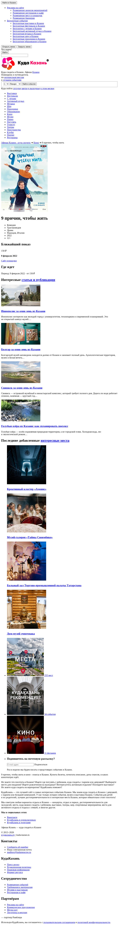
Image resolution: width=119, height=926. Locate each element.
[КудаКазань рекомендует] (25, 714)
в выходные (34, 88)
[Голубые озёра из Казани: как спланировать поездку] (20, 420)
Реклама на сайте (15, 904)
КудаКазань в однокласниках (21, 820)
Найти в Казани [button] (9, 3)
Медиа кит (12, 910)
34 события (50, 714)
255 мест (48, 675)
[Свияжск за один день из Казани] (20, 382)
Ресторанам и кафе (16, 892)
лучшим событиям (12, 80)
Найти (5, 52)
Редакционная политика (19, 867)
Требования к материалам (20, 887)
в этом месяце (47, 88)
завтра (24, 88)
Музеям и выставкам (17, 890)
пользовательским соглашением (59, 922)
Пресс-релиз (13, 864)
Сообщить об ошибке (17, 847)
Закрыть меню (24, 47)
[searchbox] (59, 52)
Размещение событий (17, 884)
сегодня (17, 88)
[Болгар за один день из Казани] (20, 344)
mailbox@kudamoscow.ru (19, 852)
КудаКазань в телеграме (19, 822)
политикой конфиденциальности (93, 922)
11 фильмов (50, 753)
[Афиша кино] (25, 753)
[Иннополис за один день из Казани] (20, 305)
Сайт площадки (9, 261)
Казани (35, 72)
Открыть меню (8, 47)
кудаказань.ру (8, 835)
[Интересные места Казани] (25, 675)
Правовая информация (18, 870)
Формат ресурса (15, 872)
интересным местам (14, 77)
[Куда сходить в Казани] (33, 69)
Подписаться (40, 764)
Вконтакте (12, 817)
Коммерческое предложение (21, 907)
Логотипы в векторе (17, 912)
